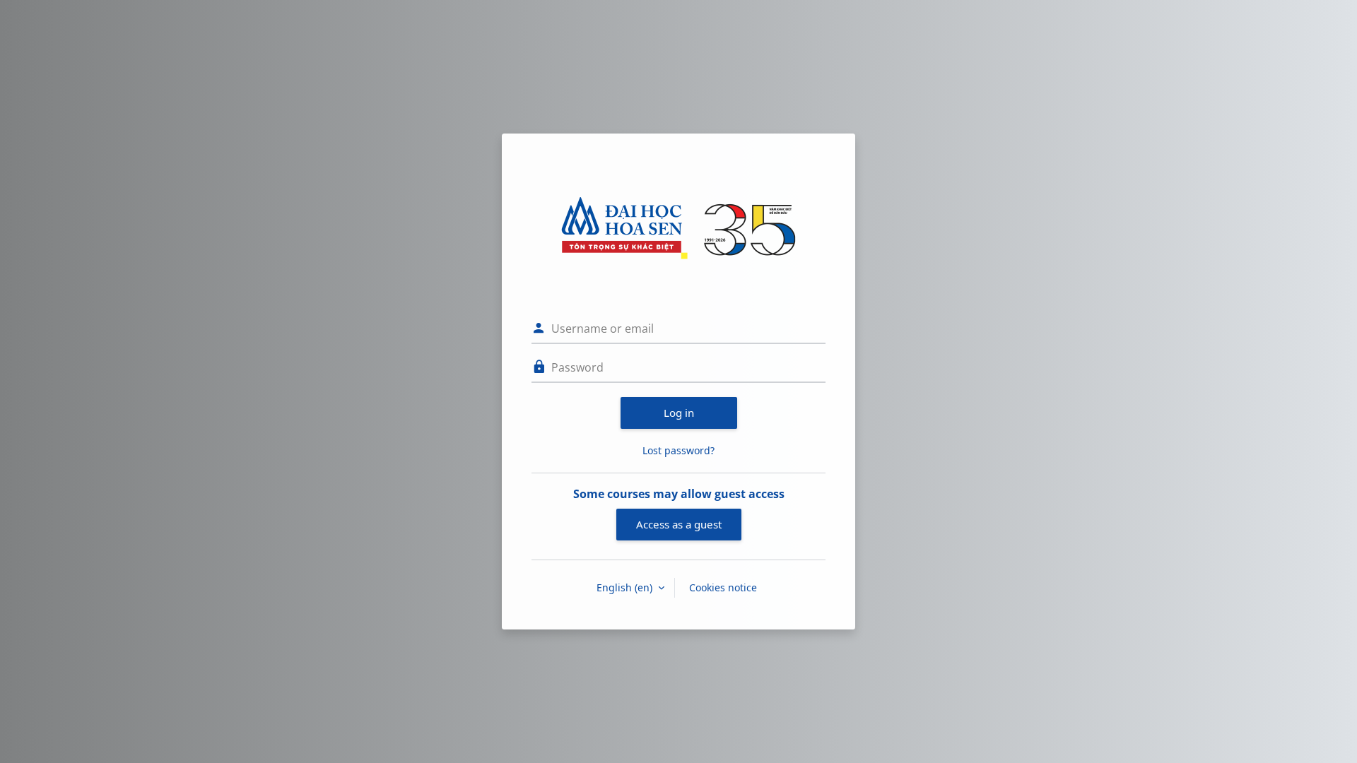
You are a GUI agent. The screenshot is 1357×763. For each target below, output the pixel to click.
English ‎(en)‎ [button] (626, 587)
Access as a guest (679, 524)
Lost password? (678, 450)
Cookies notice (723, 587)
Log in (679, 413)
